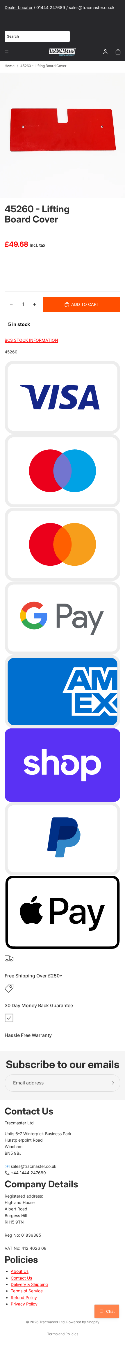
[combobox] (37, 36)
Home (10, 66)
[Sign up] (112, 1083)
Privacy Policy (24, 1303)
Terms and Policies (62, 1334)
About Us (19, 1271)
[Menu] (6, 52)
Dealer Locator (19, 7)
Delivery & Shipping (29, 1284)
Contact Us (21, 1277)
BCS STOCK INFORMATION (31, 340)
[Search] (62, 36)
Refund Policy (24, 1297)
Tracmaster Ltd (52, 1322)
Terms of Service (27, 1290)
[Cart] (118, 51)
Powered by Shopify (82, 1322)
